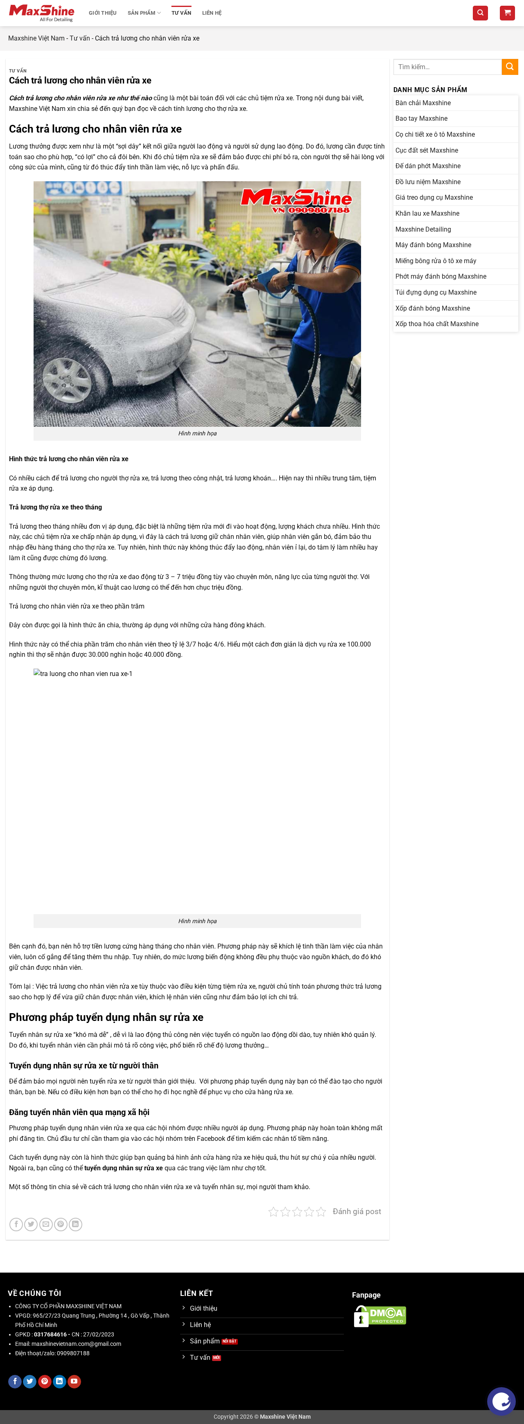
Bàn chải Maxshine (423, 103)
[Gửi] (510, 67)
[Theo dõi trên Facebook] (15, 1382)
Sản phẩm (142, 13)
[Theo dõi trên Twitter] (29, 1382)
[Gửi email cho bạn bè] (46, 1224)
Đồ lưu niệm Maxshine (428, 182)
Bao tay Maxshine (421, 118)
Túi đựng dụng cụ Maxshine (436, 292)
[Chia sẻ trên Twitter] (31, 1224)
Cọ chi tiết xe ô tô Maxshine (435, 134)
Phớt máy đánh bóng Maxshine (440, 276)
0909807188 (73, 1353)
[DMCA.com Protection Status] (380, 1316)
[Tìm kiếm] (480, 13)
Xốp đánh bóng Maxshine (432, 308)
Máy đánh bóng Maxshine (433, 245)
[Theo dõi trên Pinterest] (45, 1382)
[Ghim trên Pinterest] (61, 1224)
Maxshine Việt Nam (36, 38)
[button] (507, 13)
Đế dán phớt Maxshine (428, 166)
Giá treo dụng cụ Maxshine (434, 197)
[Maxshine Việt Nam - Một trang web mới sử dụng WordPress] (42, 13)
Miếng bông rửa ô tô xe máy (436, 261)
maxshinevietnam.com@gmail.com (76, 1344)
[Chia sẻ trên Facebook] (16, 1224)
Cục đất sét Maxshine (426, 150)
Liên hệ (212, 13)
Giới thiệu (103, 13)
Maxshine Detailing (423, 229)
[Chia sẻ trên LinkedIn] (75, 1224)
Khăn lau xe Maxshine (427, 213)
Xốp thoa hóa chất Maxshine (437, 324)
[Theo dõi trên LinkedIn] (59, 1382)
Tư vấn (182, 13)
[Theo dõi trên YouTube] (74, 1382)
